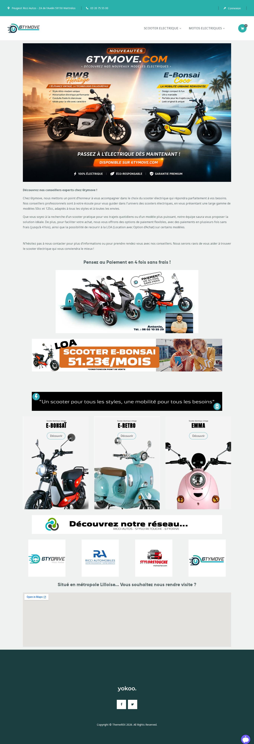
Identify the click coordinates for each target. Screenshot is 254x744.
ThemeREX (119, 724)
